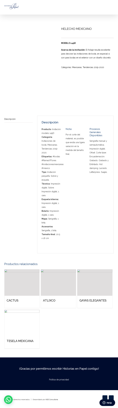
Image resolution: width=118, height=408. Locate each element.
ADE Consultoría (51, 399)
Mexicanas (77, 67)
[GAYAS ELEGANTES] (94, 283)
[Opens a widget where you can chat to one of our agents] (107, 403)
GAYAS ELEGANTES (92, 300)
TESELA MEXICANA (20, 341)
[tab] (18, 119)
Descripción (10, 119)
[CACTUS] (21, 283)
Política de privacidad (59, 379)
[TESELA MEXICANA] (21, 323)
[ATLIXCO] (58, 283)
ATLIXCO (49, 300)
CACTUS (12, 300)
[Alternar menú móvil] (112, 8)
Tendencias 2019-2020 (93, 67)
